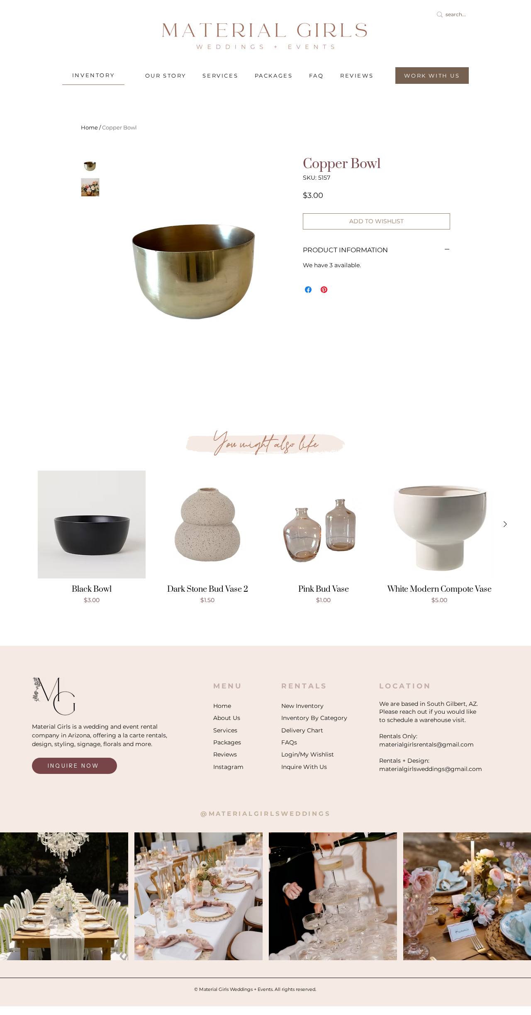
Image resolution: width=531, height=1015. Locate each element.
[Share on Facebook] (308, 290)
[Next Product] (505, 524)
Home (89, 127)
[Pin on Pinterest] (324, 290)
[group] (265, 542)
